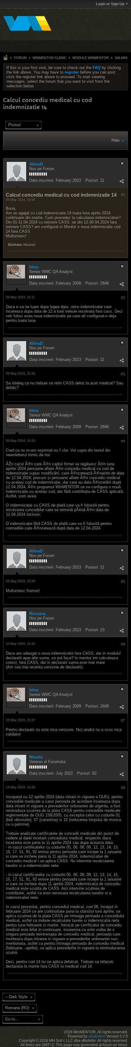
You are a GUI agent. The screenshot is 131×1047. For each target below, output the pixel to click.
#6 (123, 644)
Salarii (121, 58)
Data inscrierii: (42, 180)
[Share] (121, 181)
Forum (20, 58)
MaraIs (36, 756)
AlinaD (36, 164)
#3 (123, 374)
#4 (123, 441)
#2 (123, 298)
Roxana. (37, 613)
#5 (123, 582)
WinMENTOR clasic (49, 58)
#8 (123, 788)
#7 (123, 720)
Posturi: (92, 180)
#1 (123, 195)
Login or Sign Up (110, 4)
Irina (33, 266)
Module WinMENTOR (91, 58)
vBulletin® (96, 1036)
